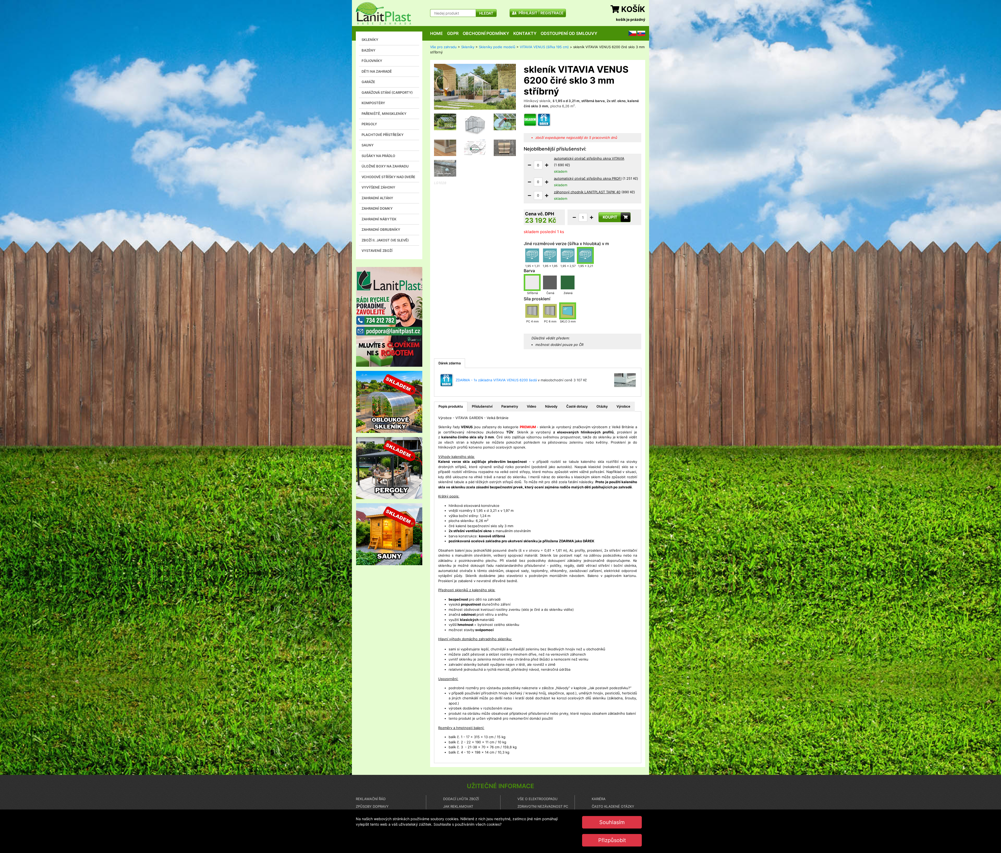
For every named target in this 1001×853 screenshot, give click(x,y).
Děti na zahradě (377, 71)
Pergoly (369, 124)
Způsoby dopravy (372, 806)
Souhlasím (612, 822)
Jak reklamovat (458, 806)
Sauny (368, 145)
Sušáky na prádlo (378, 156)
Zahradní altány (377, 198)
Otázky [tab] (602, 406)
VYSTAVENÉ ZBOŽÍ (377, 250)
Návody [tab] (551, 406)
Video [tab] (531, 406)
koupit (610, 217)
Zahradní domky (377, 208)
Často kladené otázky (613, 806)
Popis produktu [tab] (450, 406)
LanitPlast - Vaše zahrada (383, 13)
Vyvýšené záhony (378, 187)
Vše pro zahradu (443, 47)
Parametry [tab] (509, 406)
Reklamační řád (371, 799)
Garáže (368, 82)
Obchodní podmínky (486, 33)
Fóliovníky (372, 61)
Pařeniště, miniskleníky (384, 113)
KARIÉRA (599, 799)
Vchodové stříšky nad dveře (388, 177)
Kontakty (524, 33)
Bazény (368, 50)
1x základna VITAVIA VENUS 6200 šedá (505, 380)
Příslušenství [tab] (482, 406)
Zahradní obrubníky (381, 229)
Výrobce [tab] (623, 406)
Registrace (552, 13)
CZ (630, 33)
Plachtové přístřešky (383, 135)
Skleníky (370, 40)
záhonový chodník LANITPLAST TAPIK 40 (587, 192)
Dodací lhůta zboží (461, 799)
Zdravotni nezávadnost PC (542, 806)
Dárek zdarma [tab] (449, 363)
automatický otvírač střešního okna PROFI (587, 178)
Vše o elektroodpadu (537, 799)
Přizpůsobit (612, 840)
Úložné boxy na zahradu (385, 166)
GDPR (453, 33)
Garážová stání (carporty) (387, 92)
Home (436, 33)
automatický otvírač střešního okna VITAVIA (589, 158)
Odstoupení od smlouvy (569, 33)
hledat (486, 13)
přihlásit (527, 13)
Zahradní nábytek (379, 219)
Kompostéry (373, 103)
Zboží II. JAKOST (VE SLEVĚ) (385, 240)
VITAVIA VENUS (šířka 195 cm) (544, 47)
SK (639, 33)
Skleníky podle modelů (497, 47)
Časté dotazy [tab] (577, 406)
